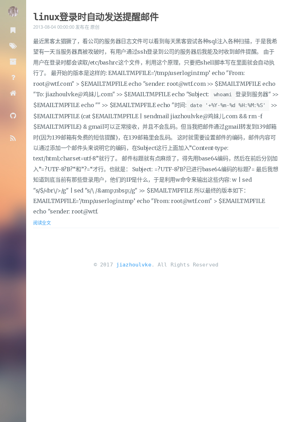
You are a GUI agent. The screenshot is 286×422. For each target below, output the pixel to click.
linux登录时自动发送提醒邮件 (96, 17)
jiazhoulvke (133, 265)
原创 (94, 27)
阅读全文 (42, 222)
